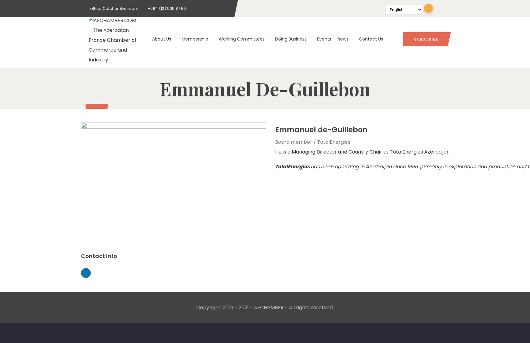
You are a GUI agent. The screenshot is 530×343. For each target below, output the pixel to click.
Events (324, 39)
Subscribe (426, 39)
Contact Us (371, 39)
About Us (161, 39)
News (342, 39)
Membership (195, 39)
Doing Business (291, 39)
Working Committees (242, 39)
